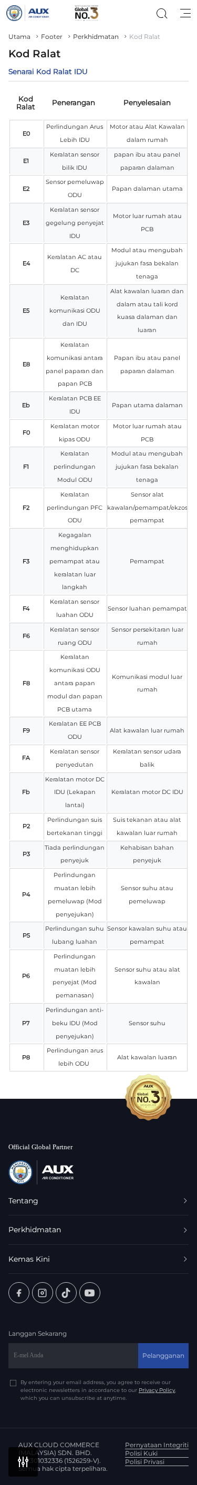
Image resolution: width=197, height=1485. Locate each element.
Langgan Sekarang (37, 1333)
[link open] (18, 1292)
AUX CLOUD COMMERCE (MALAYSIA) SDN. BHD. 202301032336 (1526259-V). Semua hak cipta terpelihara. (63, 1456)
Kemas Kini (29, 1259)
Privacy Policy (157, 1390)
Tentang (23, 1200)
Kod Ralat (144, 36)
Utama (19, 36)
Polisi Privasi (144, 1462)
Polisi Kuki (141, 1453)
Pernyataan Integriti (157, 1445)
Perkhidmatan (96, 36)
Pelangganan (163, 1355)
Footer (52, 36)
